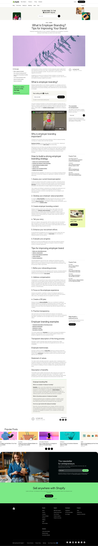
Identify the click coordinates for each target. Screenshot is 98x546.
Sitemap (44, 542)
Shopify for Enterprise (81, 514)
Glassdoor (33, 184)
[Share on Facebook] (60, 420)
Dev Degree (67, 514)
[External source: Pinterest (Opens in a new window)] (84, 542)
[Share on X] (63, 420)
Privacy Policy (78, 120)
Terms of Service (30, 542)
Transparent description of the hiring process (42, 324)
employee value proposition (44, 210)
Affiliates (43, 519)
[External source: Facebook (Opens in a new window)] (67, 542)
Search (82, 5)
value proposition (41, 198)
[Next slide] (52, 449)
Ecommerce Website (46, 535)
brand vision (51, 233)
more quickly (47, 273)
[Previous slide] (46, 449)
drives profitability (44, 302)
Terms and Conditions (76, 474)
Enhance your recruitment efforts (39, 168)
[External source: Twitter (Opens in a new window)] (70, 542)
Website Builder (45, 533)
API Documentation (69, 512)
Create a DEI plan (36, 256)
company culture (43, 202)
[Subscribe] (59, 16)
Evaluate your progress (37, 170)
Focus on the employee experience (40, 254)
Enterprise (40, 1)
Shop (78, 510)
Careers (43, 512)
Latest (34, 5)
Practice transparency (37, 258)
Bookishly (35, 387)
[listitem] (49, 439)
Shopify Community (57, 517)
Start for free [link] (61, 96)
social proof (40, 353)
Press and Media (45, 516)
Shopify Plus (79, 512)
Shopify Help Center (58, 512)
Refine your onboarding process (39, 251)
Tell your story (35, 166)
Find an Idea (18, 5)
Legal (43, 521)
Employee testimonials (37, 326)
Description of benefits (37, 329)
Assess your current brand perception (40, 161)
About (43, 510)
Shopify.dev (67, 510)
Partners (43, 517)
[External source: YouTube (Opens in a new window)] (73, 542)
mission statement (40, 201)
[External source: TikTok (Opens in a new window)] (79, 542)
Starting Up (24, 5)
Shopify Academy (57, 516)
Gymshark (45, 332)
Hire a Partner (56, 514)
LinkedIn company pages (48, 107)
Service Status (45, 523)
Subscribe (85, 470)
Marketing (30, 5)
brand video (47, 350)
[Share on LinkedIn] (66, 420)
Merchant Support (57, 510)
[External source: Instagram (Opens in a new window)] (76, 542)
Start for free (81, 1)
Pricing (35, 1)
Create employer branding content (40, 165)
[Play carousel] (49, 449)
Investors (44, 514)
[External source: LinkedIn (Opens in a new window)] (81, 542)
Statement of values (36, 328)
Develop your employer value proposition (41, 163)
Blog (14, 5)
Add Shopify (72, 324)
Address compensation (37, 252)
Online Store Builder (46, 531)
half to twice (46, 144)
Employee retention (35, 143)
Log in (75, 1)
